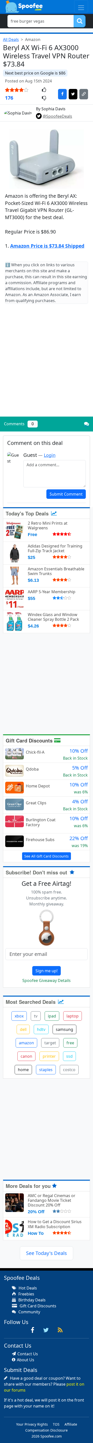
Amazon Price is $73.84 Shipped (47, 245)
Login (50, 455)
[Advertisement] (46, 364)
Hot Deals (27, 1288)
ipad (52, 1016)
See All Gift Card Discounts (46, 856)
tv (35, 1016)
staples (46, 1069)
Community (28, 1312)
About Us (25, 1360)
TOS (56, 1424)
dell (23, 1029)
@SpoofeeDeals (57, 116)
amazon (26, 1043)
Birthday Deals (31, 1300)
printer (49, 1056)
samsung (64, 1029)
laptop (72, 1016)
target (50, 1043)
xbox (19, 1016)
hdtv (41, 1029)
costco (69, 1069)
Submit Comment (66, 494)
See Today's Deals (46, 1253)
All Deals (11, 39)
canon (26, 1056)
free (70, 1043)
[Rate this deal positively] (44, 90)
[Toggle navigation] (81, 6)
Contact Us (27, 1354)
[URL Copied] (83, 94)
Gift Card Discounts (30, 740)
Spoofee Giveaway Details (46, 980)
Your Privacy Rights (32, 1424)
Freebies (25, 1294)
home (23, 1069)
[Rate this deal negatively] (44, 98)
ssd (69, 1056)
